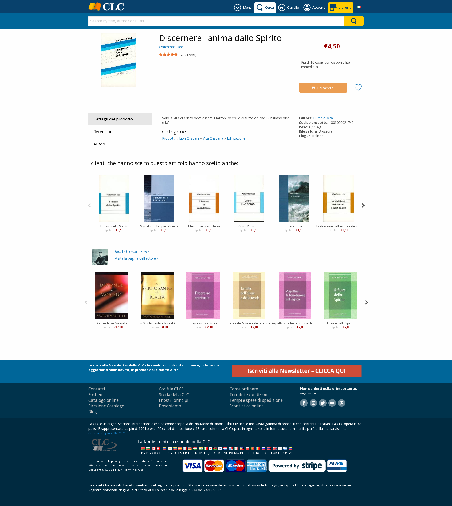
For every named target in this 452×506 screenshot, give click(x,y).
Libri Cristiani (189, 138)
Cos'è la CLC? (171, 389)
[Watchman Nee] (100, 256)
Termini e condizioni (249, 394)
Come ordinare (244, 389)
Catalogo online (103, 400)
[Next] (363, 205)
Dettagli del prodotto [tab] (113, 119)
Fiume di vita (323, 118)
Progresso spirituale (203, 323)
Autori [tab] (99, 144)
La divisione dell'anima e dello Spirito (338, 226)
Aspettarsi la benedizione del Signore (295, 323)
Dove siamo (170, 406)
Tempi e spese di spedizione (256, 400)
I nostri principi (173, 400)
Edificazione (236, 138)
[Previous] (89, 205)
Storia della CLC (174, 394)
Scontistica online (247, 406)
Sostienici (97, 394)
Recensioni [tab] (103, 131)
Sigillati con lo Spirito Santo (159, 226)
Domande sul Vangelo (111, 323)
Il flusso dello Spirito (114, 226)
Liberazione (294, 226)
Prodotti (168, 138)
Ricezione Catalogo (106, 406)
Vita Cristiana (213, 138)
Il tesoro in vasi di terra (204, 226)
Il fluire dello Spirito (341, 323)
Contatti (96, 389)
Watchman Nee (171, 46)
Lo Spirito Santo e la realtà (157, 323)
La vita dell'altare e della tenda (249, 323)
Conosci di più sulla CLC (106, 433)
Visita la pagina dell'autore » (137, 258)
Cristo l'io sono (248, 226)
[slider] (168, 54)
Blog (92, 411)
